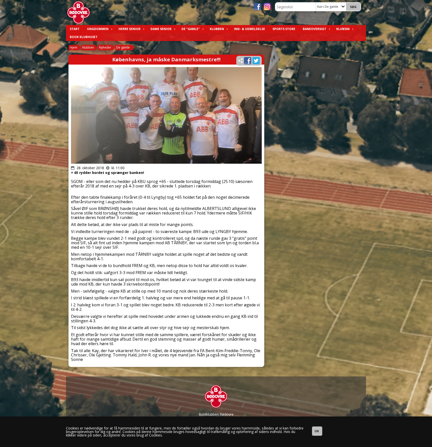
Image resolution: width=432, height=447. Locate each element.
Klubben (217, 29)
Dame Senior (161, 29)
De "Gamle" (191, 29)
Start (75, 29)
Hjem (73, 47)
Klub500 (343, 29)
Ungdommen (97, 29)
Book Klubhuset (84, 37)
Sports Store (283, 29)
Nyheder (105, 47)
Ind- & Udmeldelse (249, 29)
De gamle (123, 47)
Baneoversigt (314, 29)
